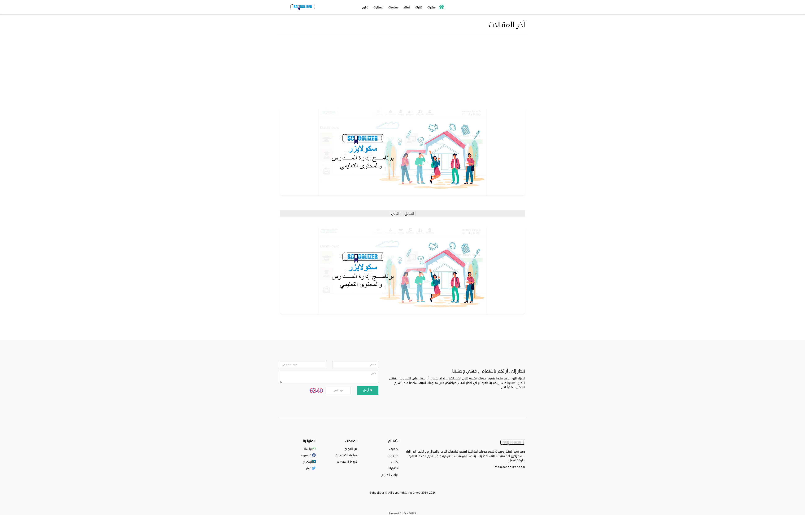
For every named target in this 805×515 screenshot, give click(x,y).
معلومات (393, 7)
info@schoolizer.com (509, 467)
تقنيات (418, 7)
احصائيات (378, 7)
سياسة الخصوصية (346, 455)
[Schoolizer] (303, 7)
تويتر (309, 468)
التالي (395, 213)
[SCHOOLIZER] (512, 443)
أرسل (366, 390)
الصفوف (394, 449)
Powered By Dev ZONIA (402, 513)
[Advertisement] (402, 72)
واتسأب (308, 449)
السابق (409, 213)
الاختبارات (393, 468)
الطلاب (395, 462)
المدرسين (393, 455)
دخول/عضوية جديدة (504, 7)
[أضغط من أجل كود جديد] (316, 390)
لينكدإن (308, 462)
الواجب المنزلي (390, 475)
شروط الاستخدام (347, 462)
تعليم (365, 7)
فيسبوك (306, 455)
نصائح (407, 7)
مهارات (431, 7)
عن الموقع (350, 449)
